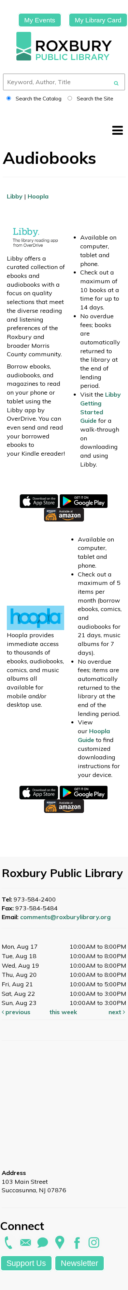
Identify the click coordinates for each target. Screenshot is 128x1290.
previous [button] (17, 1012)
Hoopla (38, 196)
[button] (117, 130)
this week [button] (63, 1012)
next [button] (116, 1012)
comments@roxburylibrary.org (65, 917)
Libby (15, 196)
